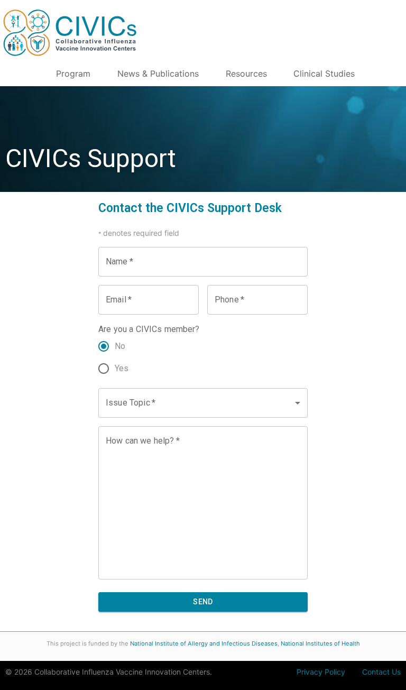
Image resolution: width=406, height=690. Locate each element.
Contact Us (381, 671)
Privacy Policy (321, 671)
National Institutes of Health (320, 643)
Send (203, 601)
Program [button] (73, 73)
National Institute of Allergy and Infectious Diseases (204, 643)
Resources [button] (246, 73)
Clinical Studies (324, 73)
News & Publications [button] (158, 73)
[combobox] (203, 403)
